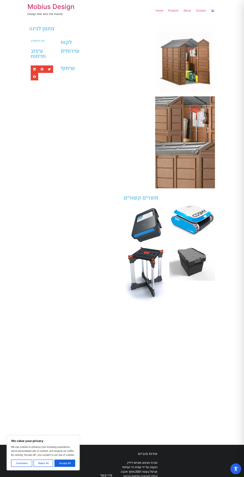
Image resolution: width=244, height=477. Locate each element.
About (187, 10)
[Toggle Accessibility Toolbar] (236, 469)
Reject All (43, 463)
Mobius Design (51, 6)
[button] (34, 69)
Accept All (65, 463)
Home (159, 10)
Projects (173, 10)
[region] (43, 452)
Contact (201, 10)
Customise (22, 463)
